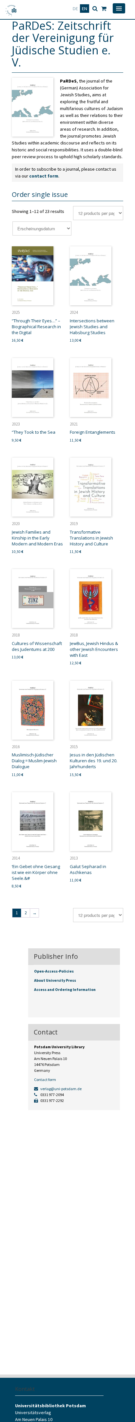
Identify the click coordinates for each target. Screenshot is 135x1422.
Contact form (45, 1079)
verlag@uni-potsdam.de (61, 1088)
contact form (43, 176)
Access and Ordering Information (65, 989)
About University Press (55, 980)
